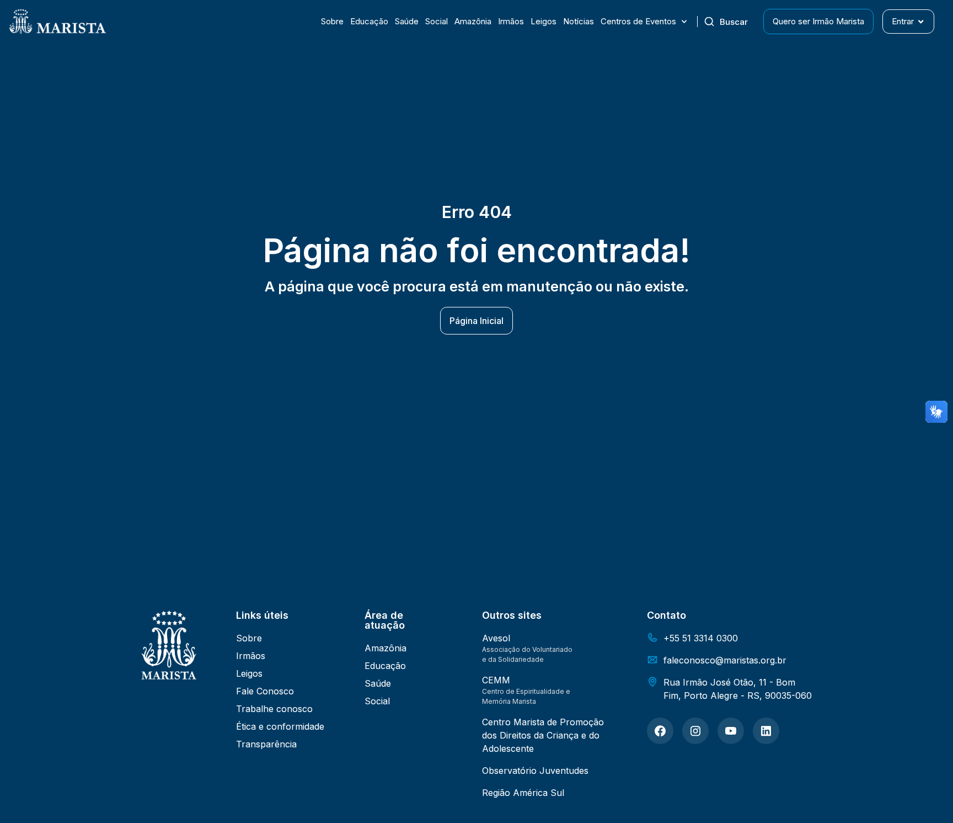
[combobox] (730, 21)
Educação (369, 21)
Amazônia (472, 21)
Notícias (578, 21)
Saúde (407, 21)
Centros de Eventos (638, 21)
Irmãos (511, 21)
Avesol (496, 638)
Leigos (543, 21)
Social (436, 21)
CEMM (496, 680)
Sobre (332, 21)
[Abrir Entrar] (921, 21)
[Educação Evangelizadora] (660, 731)
